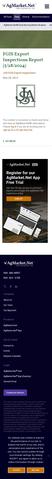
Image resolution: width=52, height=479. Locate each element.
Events (7, 351)
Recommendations (41, 17)
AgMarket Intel (10, 325)
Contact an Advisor (15, 392)
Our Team (8, 305)
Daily (17, 17)
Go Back (10, 141)
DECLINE (35, 470)
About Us (8, 300)
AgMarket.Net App (13, 330)
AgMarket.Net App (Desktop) (17, 376)
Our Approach (10, 310)
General (25, 17)
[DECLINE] (48, 455)
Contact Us (9, 345)
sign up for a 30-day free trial (17, 130)
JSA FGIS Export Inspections (19, 72)
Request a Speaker (12, 356)
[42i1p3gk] (25, 199)
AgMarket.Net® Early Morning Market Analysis (25, 25)
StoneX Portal (10, 381)
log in (13, 126)
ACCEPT (16, 470)
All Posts (8, 17)
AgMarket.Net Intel (13, 371)
